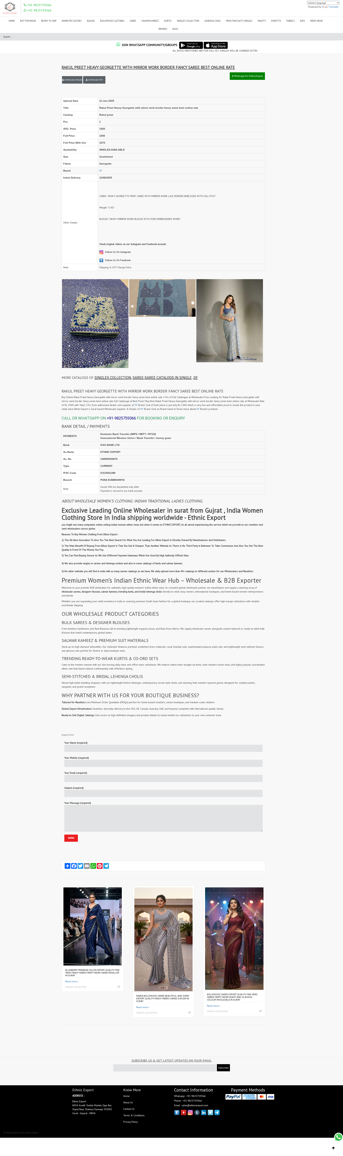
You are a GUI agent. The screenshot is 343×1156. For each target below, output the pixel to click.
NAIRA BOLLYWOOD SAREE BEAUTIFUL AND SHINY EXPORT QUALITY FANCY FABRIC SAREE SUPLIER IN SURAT (162, 998)
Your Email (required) (75, 772)
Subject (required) (74, 787)
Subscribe (223, 1067)
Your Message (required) (77, 803)
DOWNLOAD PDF (95, 80)
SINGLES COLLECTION (113, 377)
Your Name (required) (76, 742)
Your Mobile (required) (76, 757)
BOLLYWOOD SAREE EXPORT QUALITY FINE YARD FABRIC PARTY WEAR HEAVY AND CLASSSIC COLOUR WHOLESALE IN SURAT (232, 997)
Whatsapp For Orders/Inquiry (248, 76)
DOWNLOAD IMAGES (73, 80)
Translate (333, 6)
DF (100, 170)
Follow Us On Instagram (117, 252)
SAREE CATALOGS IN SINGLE (168, 377)
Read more (71, 981)
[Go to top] (333, 1148)
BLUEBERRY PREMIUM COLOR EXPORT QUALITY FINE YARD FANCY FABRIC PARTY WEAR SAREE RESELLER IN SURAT (92, 973)
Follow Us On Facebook (117, 260)
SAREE (138, 377)
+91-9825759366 (121, 418)
